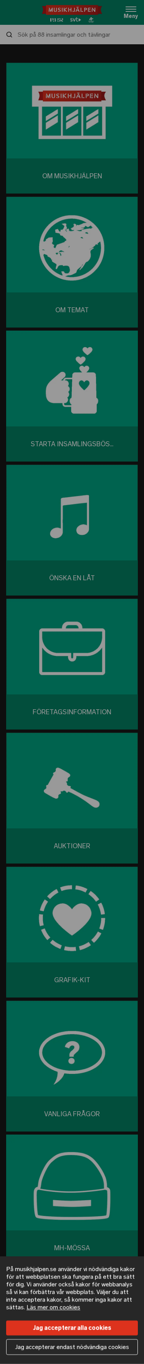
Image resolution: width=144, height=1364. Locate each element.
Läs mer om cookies (53, 1307)
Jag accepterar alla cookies (72, 1328)
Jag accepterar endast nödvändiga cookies (72, 1347)
